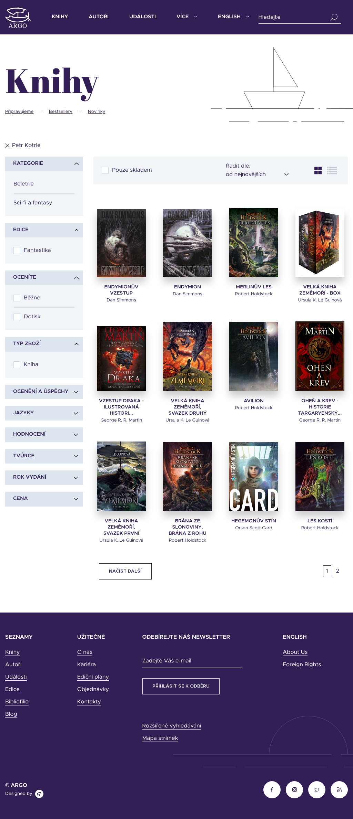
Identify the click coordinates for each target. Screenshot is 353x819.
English (229, 17)
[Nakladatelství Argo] (18, 17)
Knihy (60, 17)
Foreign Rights (302, 665)
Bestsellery (60, 111)
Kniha (31, 365)
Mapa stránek (160, 738)
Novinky (96, 111)
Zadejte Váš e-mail (166, 661)
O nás (84, 652)
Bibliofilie (17, 702)
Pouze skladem (132, 170)
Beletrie (23, 184)
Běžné (32, 298)
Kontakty (89, 702)
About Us (295, 652)
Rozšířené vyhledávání (171, 726)
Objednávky (93, 689)
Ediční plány (93, 677)
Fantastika (37, 250)
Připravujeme (19, 111)
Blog (11, 714)
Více (182, 17)
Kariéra (86, 665)
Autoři (99, 17)
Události (142, 17)
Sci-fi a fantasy (32, 203)
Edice (12, 689)
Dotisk (32, 317)
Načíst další (125, 571)
